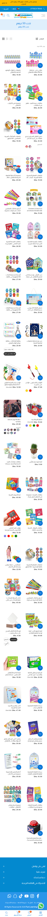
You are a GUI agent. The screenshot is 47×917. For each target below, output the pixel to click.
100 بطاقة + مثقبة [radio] (8, 349)
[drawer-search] (8, 15)
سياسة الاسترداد (10, 902)
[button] (3, 38)
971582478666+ (36, 9)
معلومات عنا (38, 902)
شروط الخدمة (22, 902)
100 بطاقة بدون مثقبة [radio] (9, 353)
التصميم (39, 144)
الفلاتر (41, 39)
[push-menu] (43, 15)
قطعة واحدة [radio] (14, 639)
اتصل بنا (30, 902)
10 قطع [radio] (6, 639)
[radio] (30, 390)
